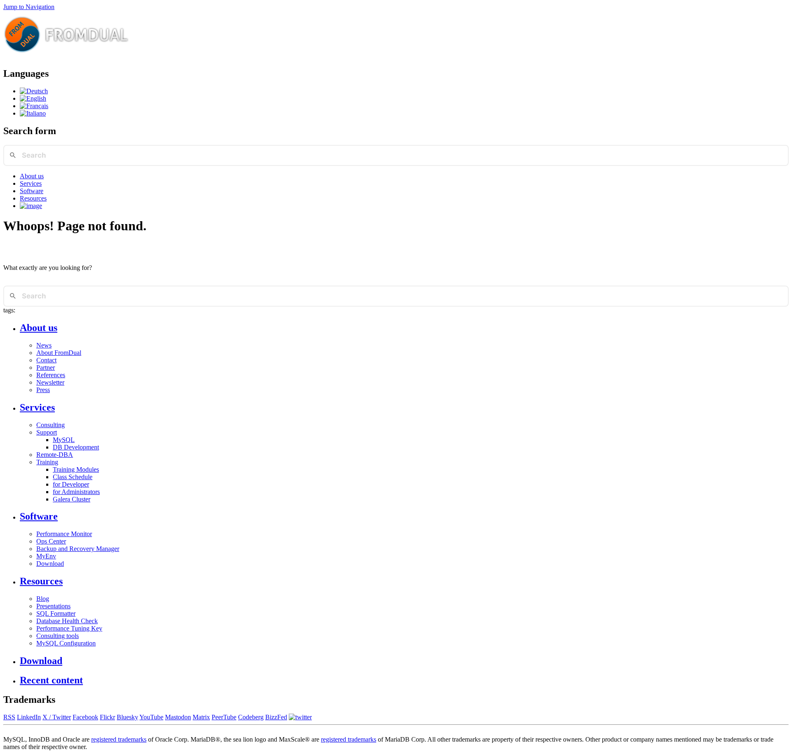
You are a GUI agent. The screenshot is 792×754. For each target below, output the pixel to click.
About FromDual (58, 352)
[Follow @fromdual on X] (300, 717)
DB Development (76, 447)
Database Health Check (67, 620)
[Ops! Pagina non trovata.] (33, 113)
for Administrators (76, 491)
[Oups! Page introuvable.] (34, 105)
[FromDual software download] (31, 205)
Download (50, 563)
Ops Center (51, 541)
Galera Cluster (71, 499)
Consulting (50, 424)
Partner (45, 367)
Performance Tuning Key (69, 628)
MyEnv (46, 556)
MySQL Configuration (66, 643)
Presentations (53, 606)
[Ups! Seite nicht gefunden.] (34, 91)
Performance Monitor (64, 533)
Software (31, 190)
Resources (33, 198)
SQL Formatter (55, 613)
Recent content (51, 680)
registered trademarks (118, 739)
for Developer (71, 484)
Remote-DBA (54, 454)
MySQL (64, 439)
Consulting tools (57, 635)
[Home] (66, 55)
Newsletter (50, 382)
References (50, 374)
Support (46, 432)
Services (31, 183)
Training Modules (76, 469)
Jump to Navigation (28, 6)
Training (47, 462)
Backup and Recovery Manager (77, 548)
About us (32, 176)
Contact (46, 360)
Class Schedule (72, 476)
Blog (42, 598)
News (44, 345)
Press (43, 389)
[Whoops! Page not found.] (33, 98)
